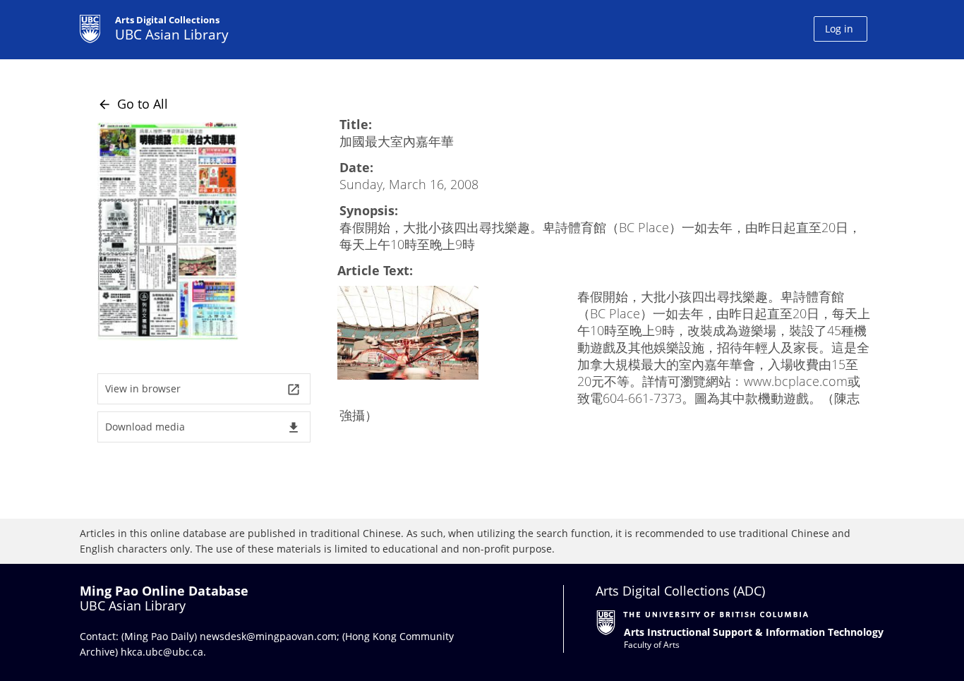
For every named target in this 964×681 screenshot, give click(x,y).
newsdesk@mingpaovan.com (268, 636)
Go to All (132, 103)
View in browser (203, 389)
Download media (203, 427)
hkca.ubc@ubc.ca (162, 651)
